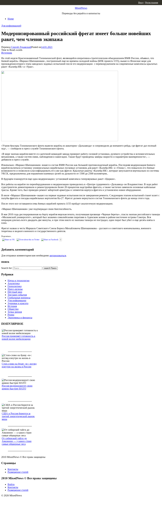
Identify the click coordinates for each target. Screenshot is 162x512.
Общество (13, 309)
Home (11, 18)
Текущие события (17, 294)
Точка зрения (15, 312)
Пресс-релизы (15, 289)
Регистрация (151, 2)
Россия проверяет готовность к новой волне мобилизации (18, 337)
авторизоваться (58, 255)
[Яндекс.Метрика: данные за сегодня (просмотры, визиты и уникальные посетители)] (26, 501)
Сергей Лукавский (21, 47)
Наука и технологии (18, 280)
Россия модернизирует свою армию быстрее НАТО (17, 387)
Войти (11, 484)
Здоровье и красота (18, 303)
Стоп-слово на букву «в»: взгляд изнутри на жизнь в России (19, 365)
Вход (140, 2)
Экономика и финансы (20, 317)
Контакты (13, 469)
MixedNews (81, 8)
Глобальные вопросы (19, 297)
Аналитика (14, 283)
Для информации (10, 25)
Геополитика (15, 286)
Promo (11, 314)
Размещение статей (18, 472)
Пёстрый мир (15, 292)
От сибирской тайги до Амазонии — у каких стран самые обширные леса (16, 441)
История (12, 306)
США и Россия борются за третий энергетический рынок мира (18, 416)
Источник (6, 52)
